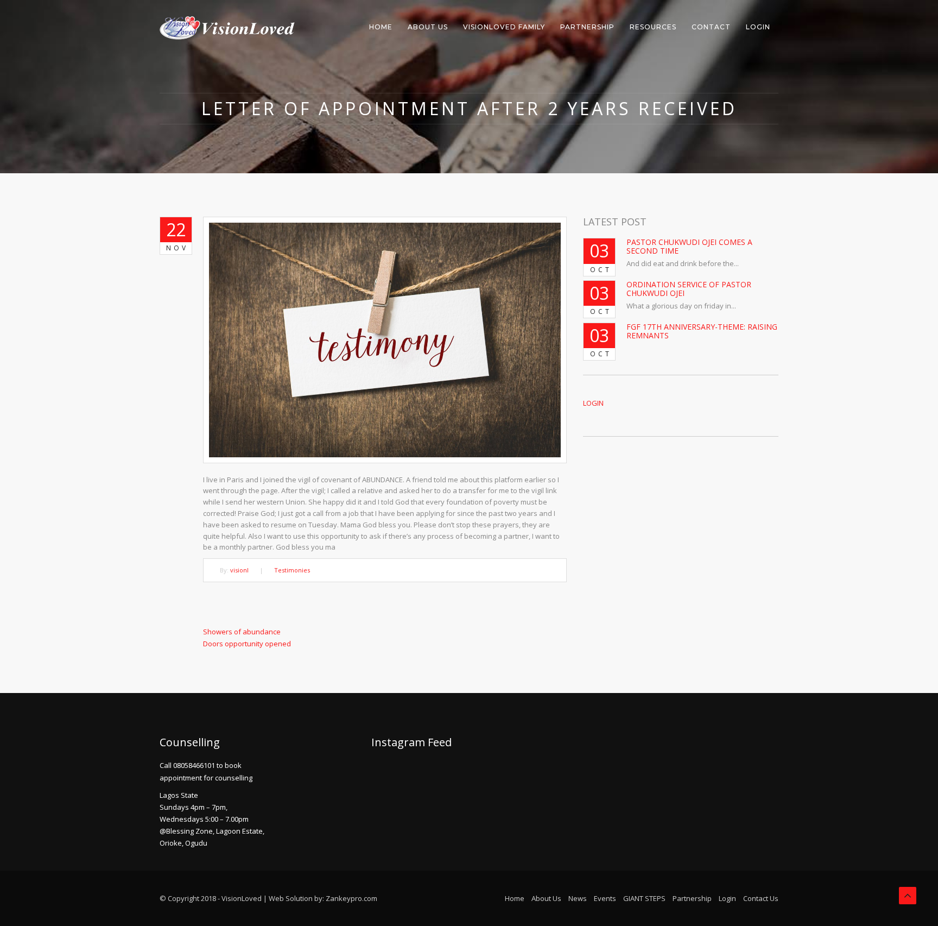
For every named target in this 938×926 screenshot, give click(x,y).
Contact (711, 27)
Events (605, 898)
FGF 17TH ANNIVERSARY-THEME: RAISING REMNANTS (701, 331)
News (577, 898)
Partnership (587, 27)
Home (380, 27)
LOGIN (758, 27)
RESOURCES (653, 27)
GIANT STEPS (644, 898)
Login (727, 898)
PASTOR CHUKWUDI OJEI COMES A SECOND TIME (689, 246)
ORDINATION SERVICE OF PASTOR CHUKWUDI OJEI (688, 288)
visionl (239, 570)
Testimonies (292, 570)
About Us (428, 27)
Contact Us (760, 898)
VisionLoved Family (504, 27)
